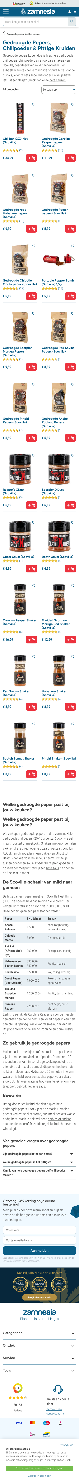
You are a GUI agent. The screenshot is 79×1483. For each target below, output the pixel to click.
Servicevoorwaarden (12, 1261)
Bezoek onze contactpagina (55, 1411)
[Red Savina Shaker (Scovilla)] (20, 671)
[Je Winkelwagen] (75, 11)
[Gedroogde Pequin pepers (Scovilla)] (59, 189)
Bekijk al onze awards (39, 1297)
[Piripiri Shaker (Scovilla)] (59, 738)
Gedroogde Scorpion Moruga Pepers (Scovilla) (17, 351)
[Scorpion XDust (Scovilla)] (59, 469)
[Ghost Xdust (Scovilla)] (20, 536)
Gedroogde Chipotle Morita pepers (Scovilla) (20, 282)
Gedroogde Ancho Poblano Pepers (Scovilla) (55, 422)
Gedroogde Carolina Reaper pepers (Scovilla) (56, 142)
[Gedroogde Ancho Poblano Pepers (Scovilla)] (59, 398)
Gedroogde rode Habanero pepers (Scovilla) (15, 213)
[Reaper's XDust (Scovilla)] (20, 469)
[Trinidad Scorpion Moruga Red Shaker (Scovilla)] (59, 600)
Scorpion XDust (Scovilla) (53, 491)
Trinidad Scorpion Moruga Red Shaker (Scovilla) (56, 623)
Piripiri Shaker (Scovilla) (59, 758)
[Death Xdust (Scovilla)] (59, 536)
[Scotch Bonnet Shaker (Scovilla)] (20, 738)
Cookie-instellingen (39, 1475)
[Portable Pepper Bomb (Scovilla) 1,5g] (59, 260)
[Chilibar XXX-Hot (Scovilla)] (20, 118)
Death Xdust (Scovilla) (57, 557)
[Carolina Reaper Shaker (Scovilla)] (20, 600)
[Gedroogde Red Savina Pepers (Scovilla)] (59, 327)
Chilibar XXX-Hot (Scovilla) (15, 140)
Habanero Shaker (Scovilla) (54, 693)
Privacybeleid (52, 1258)
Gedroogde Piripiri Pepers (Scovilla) (16, 420)
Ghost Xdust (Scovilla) (18, 557)
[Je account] (69, 11)
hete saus (52, 868)
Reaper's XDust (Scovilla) (13, 491)
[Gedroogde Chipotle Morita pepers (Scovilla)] (20, 260)
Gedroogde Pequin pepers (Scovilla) (55, 211)
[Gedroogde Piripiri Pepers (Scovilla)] (20, 398)
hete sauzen (57, 80)
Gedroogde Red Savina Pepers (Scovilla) (58, 349)
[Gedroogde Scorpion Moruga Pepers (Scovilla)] (20, 327)
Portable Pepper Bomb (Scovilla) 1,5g (58, 282)
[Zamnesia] (37, 11)
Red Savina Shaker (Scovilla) (16, 693)
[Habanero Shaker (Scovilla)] (59, 671)
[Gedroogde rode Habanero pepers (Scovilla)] (20, 189)
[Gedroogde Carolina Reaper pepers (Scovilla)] (59, 118)
